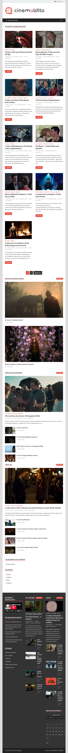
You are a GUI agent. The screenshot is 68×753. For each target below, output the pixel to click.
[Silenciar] (18, 611)
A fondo (7, 505)
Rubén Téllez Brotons (51, 150)
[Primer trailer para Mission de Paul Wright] (18, 39)
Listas (58, 613)
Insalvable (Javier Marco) (39, 686)
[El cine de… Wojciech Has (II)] (34, 299)
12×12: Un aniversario (60, 681)
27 (56, 734)
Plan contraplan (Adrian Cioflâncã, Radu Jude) (39, 658)
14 (59, 728)
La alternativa (19, 505)
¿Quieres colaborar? (10, 652)
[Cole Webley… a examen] (30, 639)
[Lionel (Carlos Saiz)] (10, 428)
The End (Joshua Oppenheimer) (48, 100)
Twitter (8, 580)
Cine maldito (19, 418)
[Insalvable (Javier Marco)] (30, 685)
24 (47, 734)
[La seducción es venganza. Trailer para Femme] (49, 181)
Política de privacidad (11, 664)
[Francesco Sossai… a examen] (34, 602)
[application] (13, 608)
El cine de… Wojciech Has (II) (14, 320)
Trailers (12, 49)
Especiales (8, 661)
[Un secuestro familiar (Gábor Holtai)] (10, 547)
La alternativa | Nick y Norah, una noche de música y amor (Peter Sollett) (33, 508)
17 (47, 731)
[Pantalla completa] (20, 611)
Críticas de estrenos (48, 98)
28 (59, 734)
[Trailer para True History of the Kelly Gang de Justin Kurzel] (18, 230)
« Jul (47, 743)
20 (56, 731)
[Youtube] (55, 1)
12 (53, 728)
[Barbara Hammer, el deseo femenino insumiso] (34, 344)
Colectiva (53, 613)
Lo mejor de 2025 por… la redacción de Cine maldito (60, 649)
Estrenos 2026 (10, 564)
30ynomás (27, 613)
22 (62, 731)
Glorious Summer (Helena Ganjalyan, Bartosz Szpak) (32, 538)
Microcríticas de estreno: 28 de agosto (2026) (22, 416)
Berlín (37, 192)
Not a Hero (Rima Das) (23, 519)
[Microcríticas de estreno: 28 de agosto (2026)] (34, 394)
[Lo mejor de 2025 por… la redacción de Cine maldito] (51, 645)
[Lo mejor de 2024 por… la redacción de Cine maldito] (51, 662)
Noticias (7, 49)
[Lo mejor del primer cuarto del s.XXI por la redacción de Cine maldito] (54, 602)
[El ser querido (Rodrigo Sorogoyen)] (10, 437)
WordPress (55, 750)
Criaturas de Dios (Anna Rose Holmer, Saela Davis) (31, 529)
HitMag (61, 750)
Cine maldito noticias (49, 56)
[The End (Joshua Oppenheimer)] (49, 87)
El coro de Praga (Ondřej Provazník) (27, 455)
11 (50, 728)
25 (50, 734)
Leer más (8, 71)
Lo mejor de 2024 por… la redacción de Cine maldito (60, 666)
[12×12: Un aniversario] (51, 678)
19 (53, 731)
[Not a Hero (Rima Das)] (10, 520)
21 (59, 731)
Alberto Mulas (48, 102)
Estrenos (38, 49)
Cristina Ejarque (20, 510)
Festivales (14, 98)
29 (62, 734)
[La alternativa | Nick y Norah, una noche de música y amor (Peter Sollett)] (34, 486)
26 (53, 734)
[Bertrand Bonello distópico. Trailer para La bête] (18, 181)
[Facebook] (57, 1)
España (9, 98)
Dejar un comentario (28, 418)
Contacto (7, 658)
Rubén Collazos (19, 56)
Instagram (9, 583)
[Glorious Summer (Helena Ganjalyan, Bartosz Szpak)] (10, 538)
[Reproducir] (7, 611)
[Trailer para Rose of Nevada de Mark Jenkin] (18, 87)
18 (50, 731)
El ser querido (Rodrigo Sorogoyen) (27, 437)
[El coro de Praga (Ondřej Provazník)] (10, 455)
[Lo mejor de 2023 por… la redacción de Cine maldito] (51, 692)
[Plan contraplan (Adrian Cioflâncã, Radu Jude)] (30, 653)
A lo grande (39, 98)
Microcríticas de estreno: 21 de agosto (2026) (30, 446)
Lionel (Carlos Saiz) (22, 427)
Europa (41, 192)
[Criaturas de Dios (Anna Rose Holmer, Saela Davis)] (10, 529)
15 (62, 728)
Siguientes (38, 273)
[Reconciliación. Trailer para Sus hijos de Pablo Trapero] (49, 39)
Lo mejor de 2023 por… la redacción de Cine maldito (60, 696)
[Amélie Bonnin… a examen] (30, 671)
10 (47, 728)
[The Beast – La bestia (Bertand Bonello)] (49, 133)
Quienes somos (9, 667)
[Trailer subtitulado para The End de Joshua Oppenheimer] (18, 133)
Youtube (8, 574)
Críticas (12, 505)
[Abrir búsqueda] (61, 20)
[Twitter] (60, 1)
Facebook (8, 577)
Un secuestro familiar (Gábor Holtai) (27, 547)
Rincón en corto (37, 614)
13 (56, 728)
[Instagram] (62, 1)
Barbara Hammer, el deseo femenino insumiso (19, 364)
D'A (5, 98)
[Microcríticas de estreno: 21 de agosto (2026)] (10, 446)
